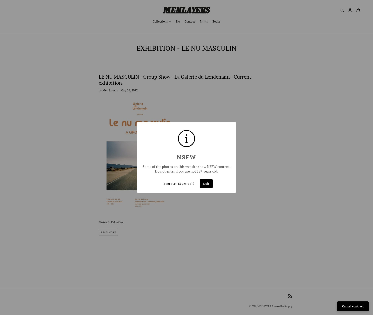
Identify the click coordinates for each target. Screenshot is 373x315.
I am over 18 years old (179, 183)
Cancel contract (353, 306)
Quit (206, 183)
